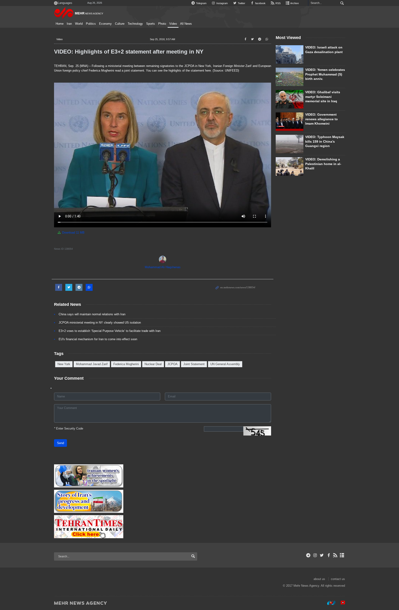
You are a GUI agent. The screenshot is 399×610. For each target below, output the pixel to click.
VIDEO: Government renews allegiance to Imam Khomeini (321, 119)
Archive (294, 3)
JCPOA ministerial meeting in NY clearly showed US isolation (100, 322)
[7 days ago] (289, 99)
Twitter (241, 3)
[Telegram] (308, 555)
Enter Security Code (68, 428)
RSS (278, 3)
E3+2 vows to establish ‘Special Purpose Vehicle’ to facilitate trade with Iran (109, 331)
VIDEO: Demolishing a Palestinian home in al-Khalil (323, 163)
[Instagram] (315, 555)
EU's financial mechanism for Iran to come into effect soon (98, 339)
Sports (150, 23)
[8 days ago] (289, 166)
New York (63, 364)
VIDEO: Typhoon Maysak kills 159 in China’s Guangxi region (324, 141)
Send (60, 443)
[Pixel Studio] (340, 603)
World (79, 23)
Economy (105, 23)
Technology (135, 23)
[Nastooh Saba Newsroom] (329, 603)
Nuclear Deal (153, 364)
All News (186, 23)
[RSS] (335, 555)
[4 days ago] (289, 144)
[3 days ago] (289, 121)
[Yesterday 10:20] (289, 77)
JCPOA (172, 364)
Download (73, 232)
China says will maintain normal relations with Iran (92, 314)
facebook (260, 3)
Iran (69, 23)
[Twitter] (322, 555)
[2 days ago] (289, 54)
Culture (119, 23)
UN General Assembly (225, 364)
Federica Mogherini (126, 364)
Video (173, 23)
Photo (162, 23)
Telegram (200, 3)
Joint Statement (194, 364)
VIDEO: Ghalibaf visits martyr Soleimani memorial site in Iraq (322, 96)
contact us (338, 579)
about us (319, 579)
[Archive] (342, 555)
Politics (91, 23)
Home (59, 23)
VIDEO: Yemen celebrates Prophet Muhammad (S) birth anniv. (325, 74)
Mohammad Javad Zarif (92, 364)
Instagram (222, 3)
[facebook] (328, 555)
